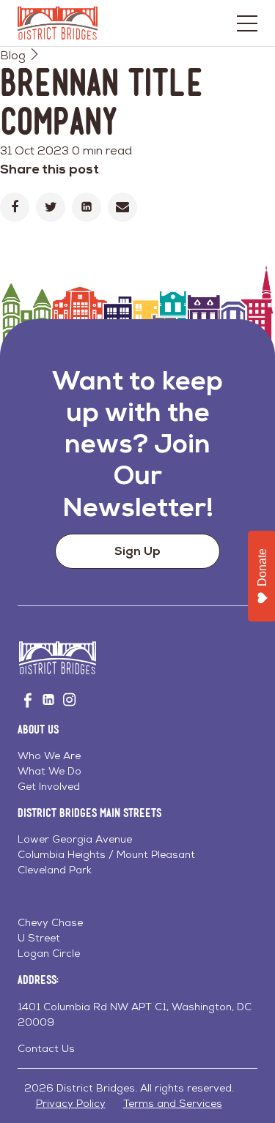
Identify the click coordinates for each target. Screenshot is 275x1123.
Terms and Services (172, 1103)
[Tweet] (50, 207)
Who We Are (49, 755)
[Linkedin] (86, 207)
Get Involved (49, 786)
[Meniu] (247, 23)
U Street (39, 937)
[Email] (122, 207)
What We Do (49, 770)
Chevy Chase (50, 922)
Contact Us (46, 1048)
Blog (13, 55)
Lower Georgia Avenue (75, 839)
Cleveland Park (55, 869)
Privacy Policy (71, 1103)
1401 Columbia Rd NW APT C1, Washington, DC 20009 (135, 1014)
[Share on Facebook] (14, 207)
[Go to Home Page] (58, 23)
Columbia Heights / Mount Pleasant (106, 854)
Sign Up (137, 551)
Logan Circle (49, 953)
